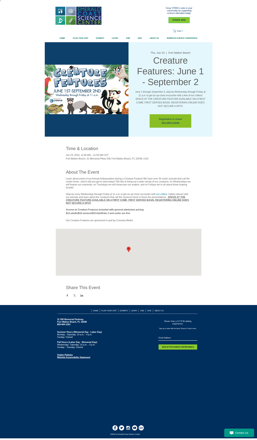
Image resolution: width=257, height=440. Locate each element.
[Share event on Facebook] (67, 295)
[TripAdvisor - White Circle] (141, 427)
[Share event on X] (74, 295)
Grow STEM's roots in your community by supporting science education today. (179, 10)
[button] (179, 30)
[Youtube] (134, 427)
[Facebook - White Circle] (115, 427)
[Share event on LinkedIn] (81, 295)
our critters (161, 194)
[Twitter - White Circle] (121, 427)
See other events (170, 122)
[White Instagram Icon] (128, 427)
